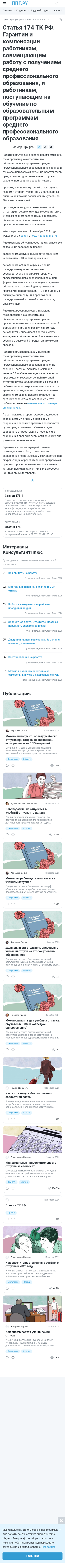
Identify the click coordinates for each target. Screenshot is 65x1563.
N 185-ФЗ (52, 235)
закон (24, 235)
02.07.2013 (39, 235)
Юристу (11, 1213)
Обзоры (26, 759)
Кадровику (13, 759)
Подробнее (48, 1546)
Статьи (26, 828)
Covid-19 (12, 1182)
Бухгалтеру (13, 1282)
